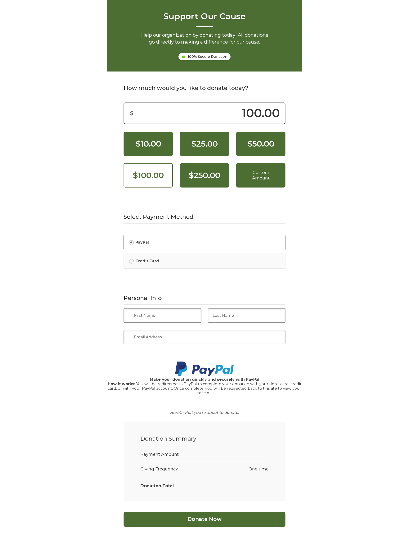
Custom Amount (261, 175)
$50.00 (260, 144)
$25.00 (204, 144)
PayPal (142, 242)
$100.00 (148, 175)
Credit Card (147, 261)
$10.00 (148, 144)
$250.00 (204, 175)
